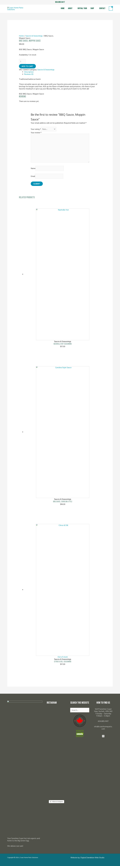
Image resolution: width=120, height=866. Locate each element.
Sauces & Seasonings (34, 36)
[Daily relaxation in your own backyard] (61, 713)
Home (62, 8)
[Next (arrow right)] (117, 433)
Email (33, 176)
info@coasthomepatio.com (103, 727)
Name (33, 168)
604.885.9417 (60, 2)
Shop (92, 8)
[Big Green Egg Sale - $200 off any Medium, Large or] (61, 772)
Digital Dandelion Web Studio (92, 857)
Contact (102, 8)
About (70, 8)
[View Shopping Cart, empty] (111, 8)
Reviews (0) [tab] (28, 74)
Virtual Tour (82, 8)
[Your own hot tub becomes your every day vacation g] (51, 727)
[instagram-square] (103, 737)
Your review (36, 132)
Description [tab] (29, 72)
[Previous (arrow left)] (3, 433)
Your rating (36, 129)
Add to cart (27, 66)
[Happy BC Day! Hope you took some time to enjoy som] (51, 755)
